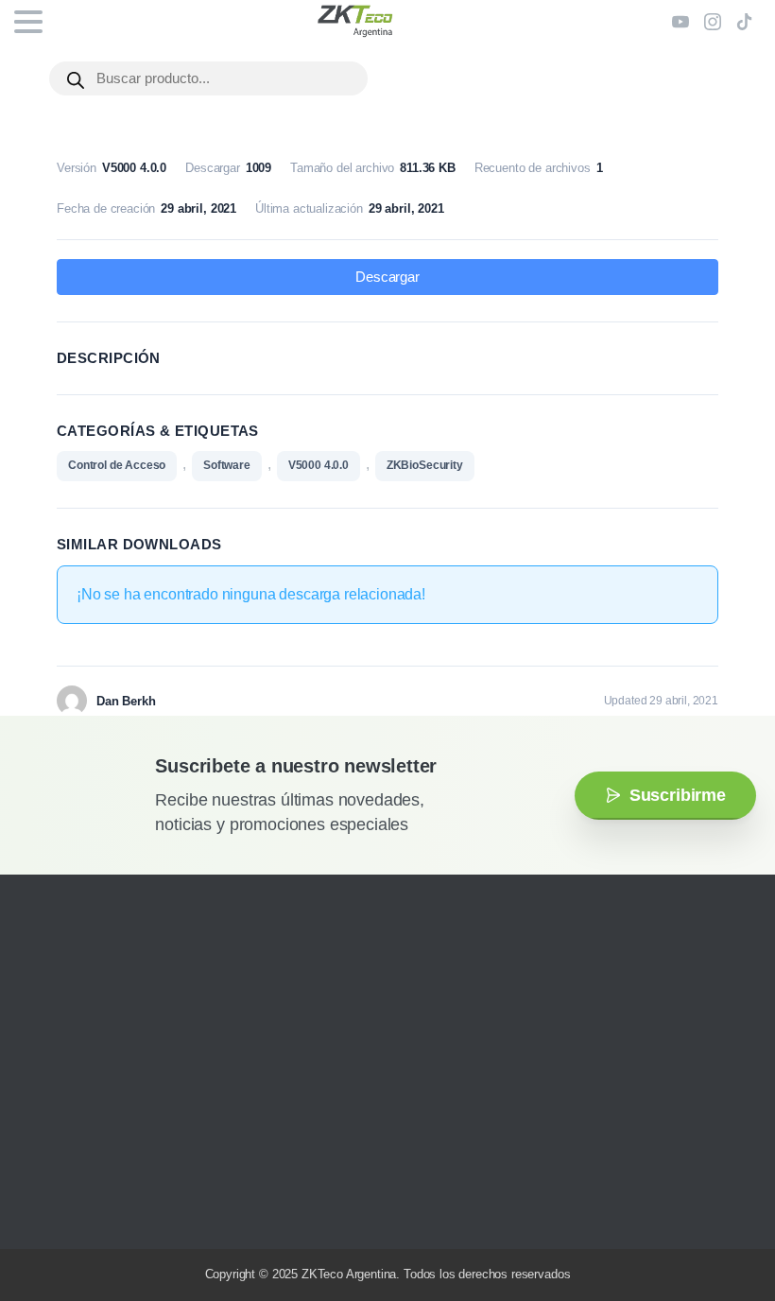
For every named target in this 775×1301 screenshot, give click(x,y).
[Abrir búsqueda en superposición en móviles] (208, 78)
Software (226, 465)
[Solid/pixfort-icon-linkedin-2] (127, 1207)
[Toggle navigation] (28, 22)
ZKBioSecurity (425, 465)
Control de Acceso (116, 465)
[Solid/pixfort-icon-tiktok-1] (156, 1207)
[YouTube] (680, 21)
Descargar (387, 277)
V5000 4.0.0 (318, 465)
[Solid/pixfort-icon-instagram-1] (42, 1207)
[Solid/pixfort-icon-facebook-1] (71, 1207)
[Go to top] (723, 1230)
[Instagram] (713, 21)
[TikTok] (745, 21)
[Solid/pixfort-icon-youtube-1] (99, 1207)
